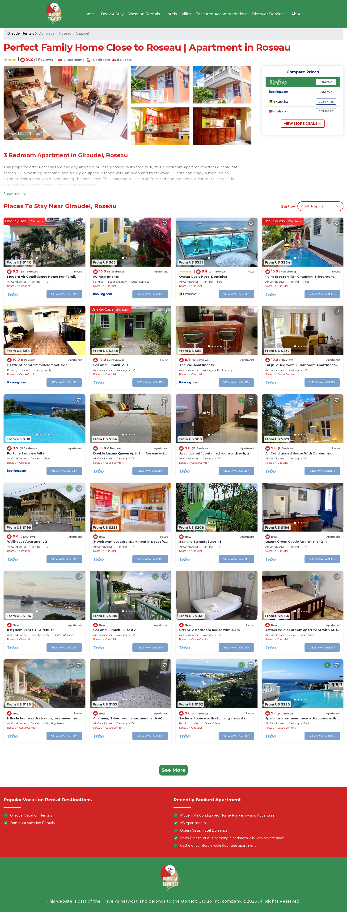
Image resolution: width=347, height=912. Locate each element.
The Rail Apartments (196, 365)
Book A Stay (112, 14)
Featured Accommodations (221, 14)
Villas (186, 14)
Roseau (65, 33)
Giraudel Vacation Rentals (31, 815)
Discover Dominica (269, 14)
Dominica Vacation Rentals (32, 823)
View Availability (64, 294)
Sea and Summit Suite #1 (200, 541)
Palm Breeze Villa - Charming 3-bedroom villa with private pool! (232, 838)
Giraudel (82, 33)
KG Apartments (106, 276)
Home (88, 14)
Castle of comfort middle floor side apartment (218, 845)
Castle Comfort (28, 374)
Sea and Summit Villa (111, 365)
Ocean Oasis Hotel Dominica (203, 276)
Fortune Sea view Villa (25, 453)
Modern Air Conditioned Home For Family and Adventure (227, 815)
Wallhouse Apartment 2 (27, 541)
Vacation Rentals (144, 14)
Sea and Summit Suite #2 (114, 630)
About (297, 14)
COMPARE (326, 82)
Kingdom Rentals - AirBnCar (30, 630)
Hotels (171, 14)
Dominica (46, 33)
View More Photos (24, 134)
